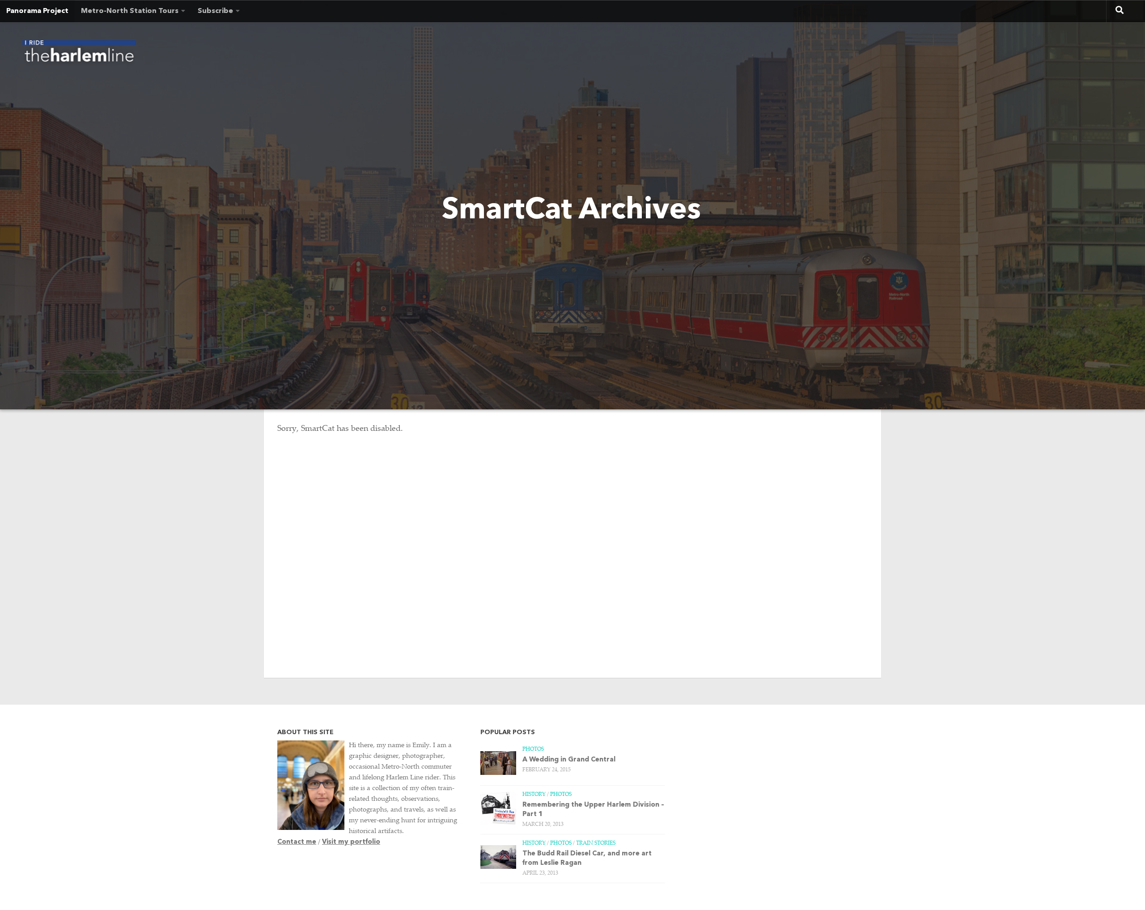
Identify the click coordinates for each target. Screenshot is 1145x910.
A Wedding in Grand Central (568, 760)
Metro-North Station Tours (129, 11)
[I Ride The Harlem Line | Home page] (79, 53)
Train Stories (595, 843)
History (534, 794)
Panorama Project (37, 11)
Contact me (296, 842)
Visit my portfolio (351, 842)
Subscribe (215, 11)
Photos (533, 749)
